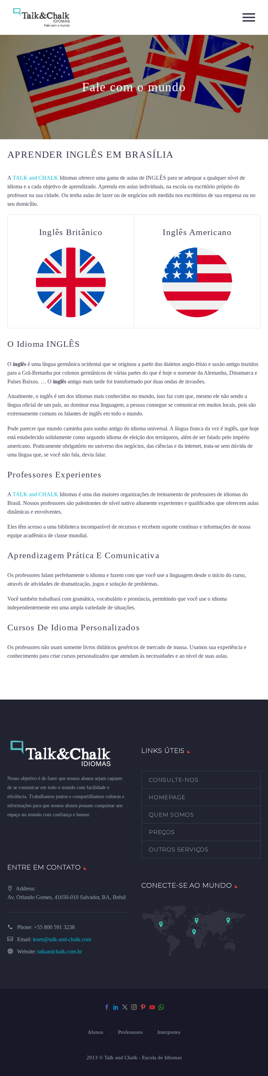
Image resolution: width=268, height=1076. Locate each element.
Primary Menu (249, 17)
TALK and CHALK (35, 178)
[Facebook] (107, 1007)
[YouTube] (152, 1007)
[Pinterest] (143, 1007)
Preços (162, 832)
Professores (130, 1032)
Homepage (167, 797)
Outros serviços (179, 849)
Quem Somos (171, 814)
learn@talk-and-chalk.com (62, 939)
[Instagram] (134, 1007)
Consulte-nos (174, 780)
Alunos (95, 1032)
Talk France (120, 455)
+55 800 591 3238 (54, 927)
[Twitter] (125, 1007)
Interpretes (168, 1032)
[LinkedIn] (116, 1007)
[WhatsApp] (161, 1007)
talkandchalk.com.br (59, 951)
